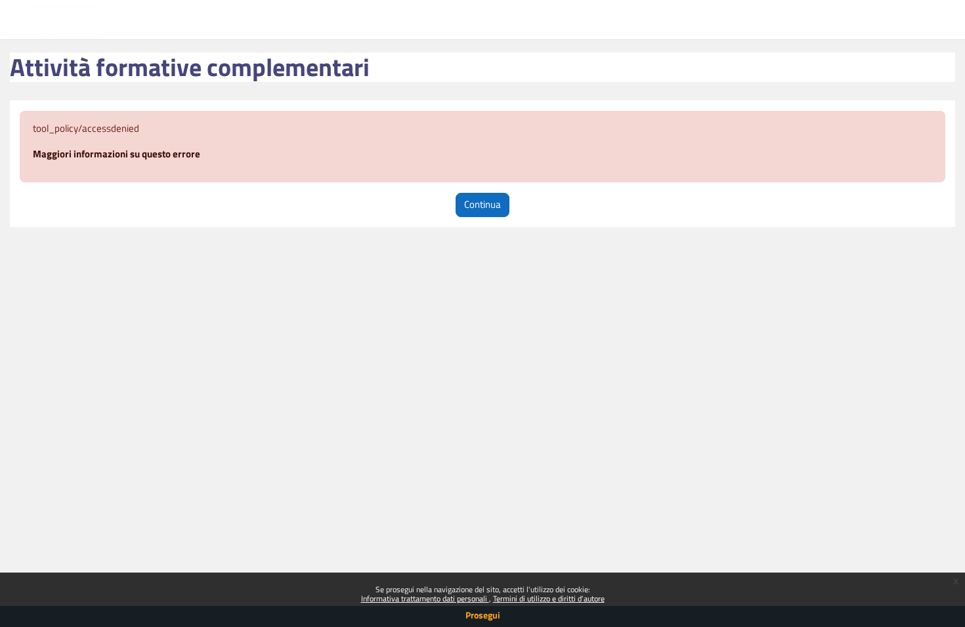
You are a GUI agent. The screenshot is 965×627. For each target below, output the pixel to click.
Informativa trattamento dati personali (425, 598)
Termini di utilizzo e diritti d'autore (549, 598)
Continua (482, 204)
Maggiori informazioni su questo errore (116, 153)
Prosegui (482, 615)
